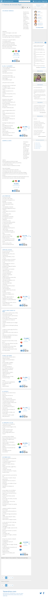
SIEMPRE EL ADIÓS (6, 140)
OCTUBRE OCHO (6, 457)
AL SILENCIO (5, 391)
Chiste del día (40, 84)
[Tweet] (15, 61)
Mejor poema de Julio (39, 42)
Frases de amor (37, 147)
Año (35, 8)
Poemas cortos (37, 144)
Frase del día (39, 102)
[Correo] (17, 61)
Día (35, 6)
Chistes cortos (37, 142)
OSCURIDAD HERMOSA (8, 10)
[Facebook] (13, 61)
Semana (38, 6)
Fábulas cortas (37, 148)
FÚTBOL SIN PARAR (7, 355)
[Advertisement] (12, 20)
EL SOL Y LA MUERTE (7, 66)
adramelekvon (43, 67)
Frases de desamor (38, 146)
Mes (42, 6)
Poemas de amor (38, 145)
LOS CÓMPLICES (6, 196)
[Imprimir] (19, 61)
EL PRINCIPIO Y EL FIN (7, 422)
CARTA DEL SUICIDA (7, 249)
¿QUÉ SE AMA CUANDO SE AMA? (8, 311)
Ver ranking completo (39, 27)
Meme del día (40, 71)
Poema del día (40, 116)
